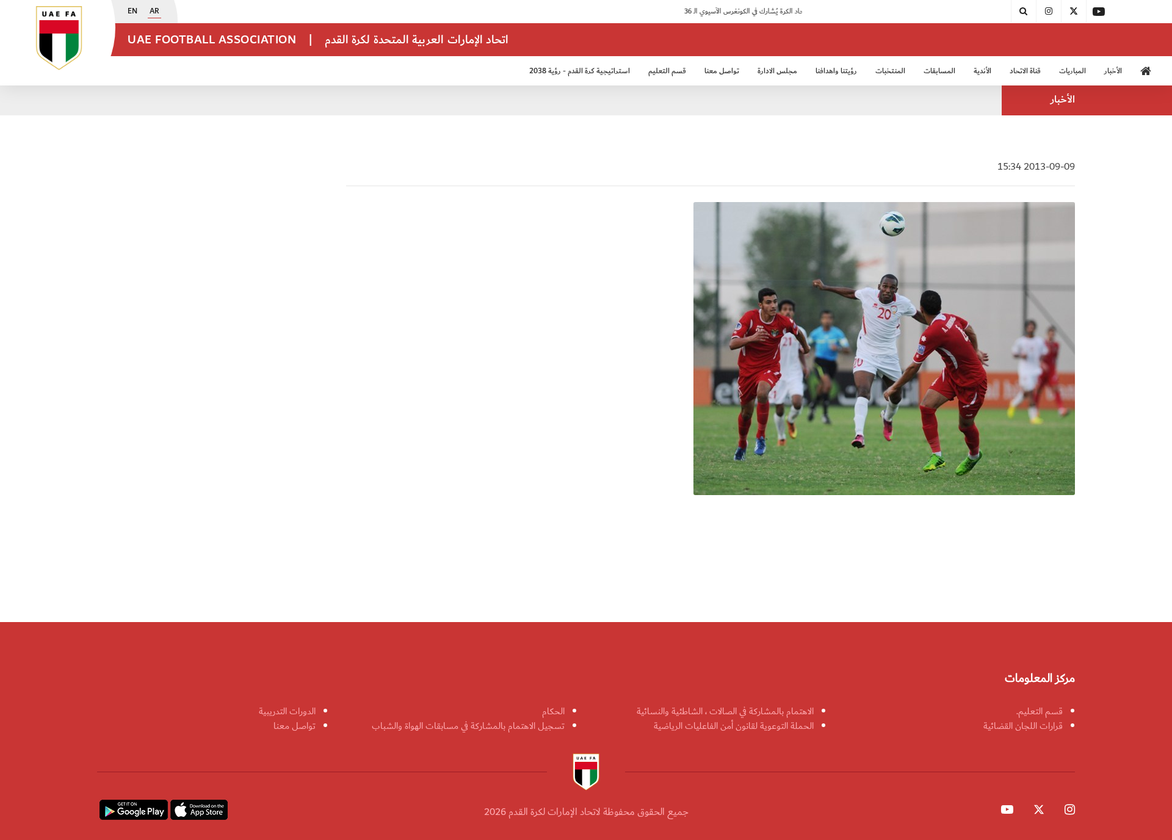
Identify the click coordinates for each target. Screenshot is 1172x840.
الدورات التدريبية (287, 711)
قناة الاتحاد (1025, 71)
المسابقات (939, 71)
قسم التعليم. (1039, 711)
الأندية (982, 71)
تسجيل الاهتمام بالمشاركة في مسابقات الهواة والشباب (468, 726)
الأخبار (1113, 71)
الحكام (553, 711)
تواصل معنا (294, 726)
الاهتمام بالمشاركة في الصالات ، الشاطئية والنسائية (725, 711)
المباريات (1072, 71)
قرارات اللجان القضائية (1023, 726)
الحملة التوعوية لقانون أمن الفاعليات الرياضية (734, 726)
